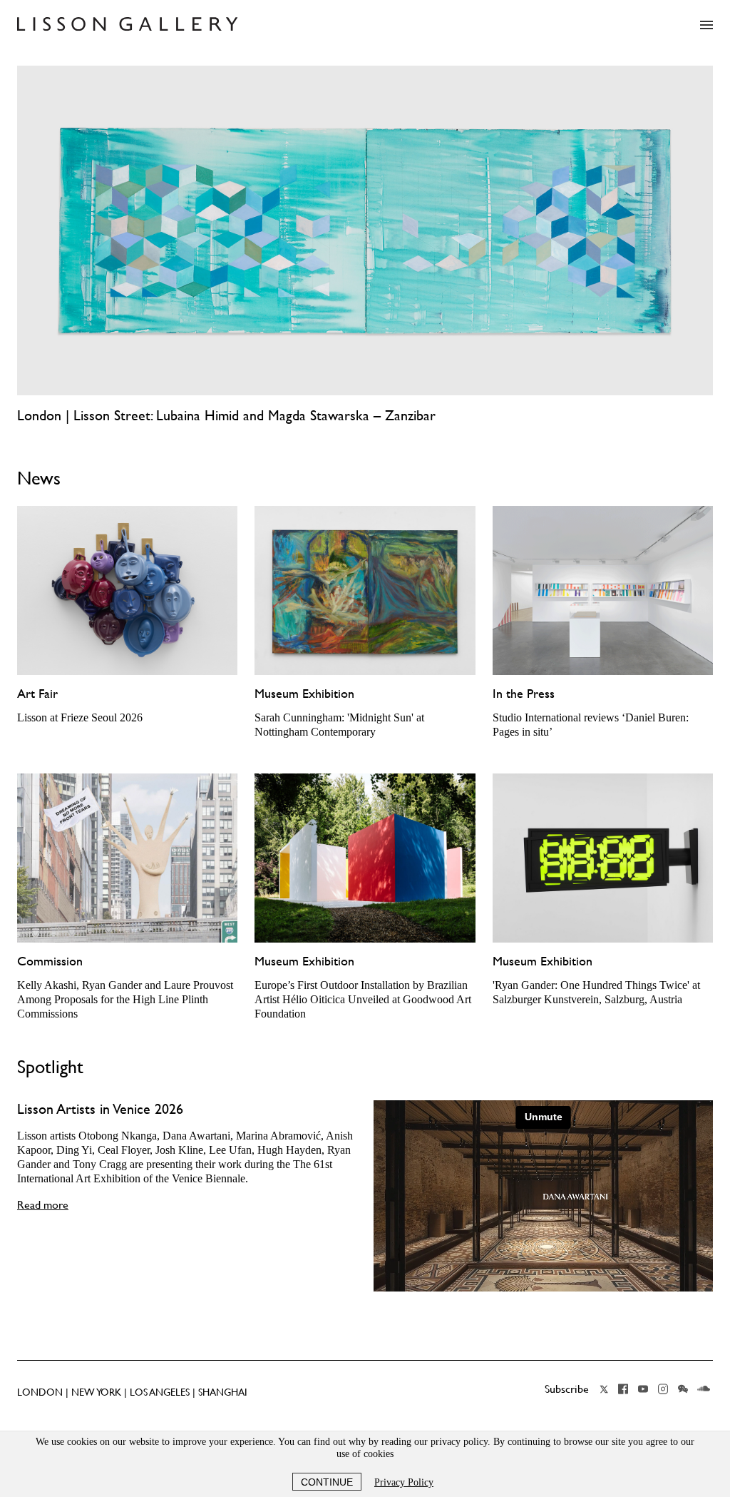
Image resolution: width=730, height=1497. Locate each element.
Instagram (663, 1389)
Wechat (683, 1389)
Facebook (623, 1389)
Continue (327, 1482)
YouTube (643, 1389)
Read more (42, 1204)
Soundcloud (703, 1389)
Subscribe (567, 1388)
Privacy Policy (403, 1482)
